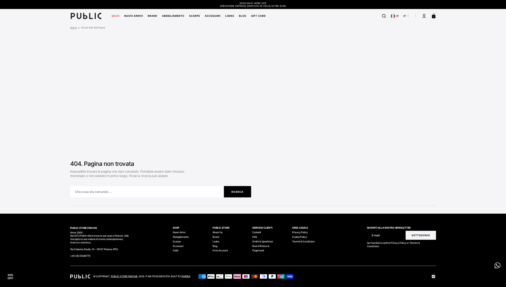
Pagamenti (258, 250)
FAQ (254, 236)
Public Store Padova (124, 276)
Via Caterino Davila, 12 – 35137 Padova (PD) (94, 249)
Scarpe (177, 241)
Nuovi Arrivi (179, 232)
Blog (215, 246)
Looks (216, 241)
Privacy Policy (300, 232)
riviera (186, 276)
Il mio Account (220, 250)
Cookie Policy (299, 236)
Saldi (175, 250)
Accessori (178, 246)
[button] (384, 16)
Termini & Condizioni (303, 241)
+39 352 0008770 (80, 255)
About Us (217, 232)
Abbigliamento (180, 236)
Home (73, 27)
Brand (216, 236)
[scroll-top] (497, 278)
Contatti (256, 232)
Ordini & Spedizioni (262, 241)
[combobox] (160, 192)
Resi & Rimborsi (260, 246)
